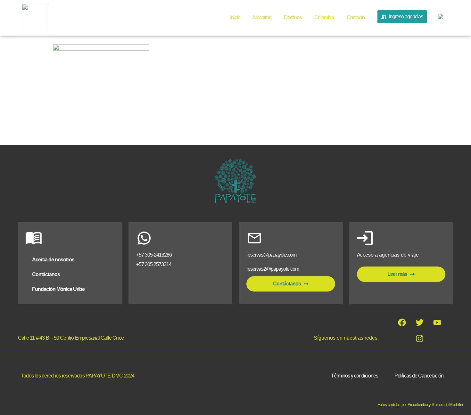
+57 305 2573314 (153, 264)
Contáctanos (46, 274)
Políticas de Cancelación (418, 375)
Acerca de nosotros (53, 259)
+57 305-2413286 (154, 255)
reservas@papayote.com (271, 255)
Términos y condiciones (354, 375)
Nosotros (262, 17)
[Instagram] (419, 339)
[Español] (439, 18)
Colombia (324, 17)
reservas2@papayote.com (272, 269)
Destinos (293, 17)
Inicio (235, 17)
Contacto (356, 17)
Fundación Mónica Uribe (58, 289)
